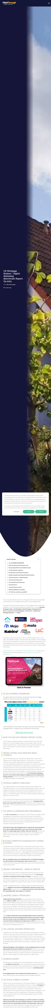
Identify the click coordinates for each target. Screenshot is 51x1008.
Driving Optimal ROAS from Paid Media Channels (20, 567)
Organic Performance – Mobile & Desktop (18, 577)
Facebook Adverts (13, 584)
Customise (16, 511)
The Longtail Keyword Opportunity (17, 582)
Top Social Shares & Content (15, 587)
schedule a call (6, 654)
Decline (41, 511)
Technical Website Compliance (16, 570)
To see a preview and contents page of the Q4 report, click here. (19, 650)
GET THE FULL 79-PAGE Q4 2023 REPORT (18, 592)
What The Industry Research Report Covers (18, 565)
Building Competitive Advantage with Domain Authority (21, 575)
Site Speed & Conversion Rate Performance (18, 572)
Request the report (24, 732)
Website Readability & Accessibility (17, 589)
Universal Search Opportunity (15, 580)
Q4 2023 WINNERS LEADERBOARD (16, 563)
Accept (28, 511)
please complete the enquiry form (31, 652)
